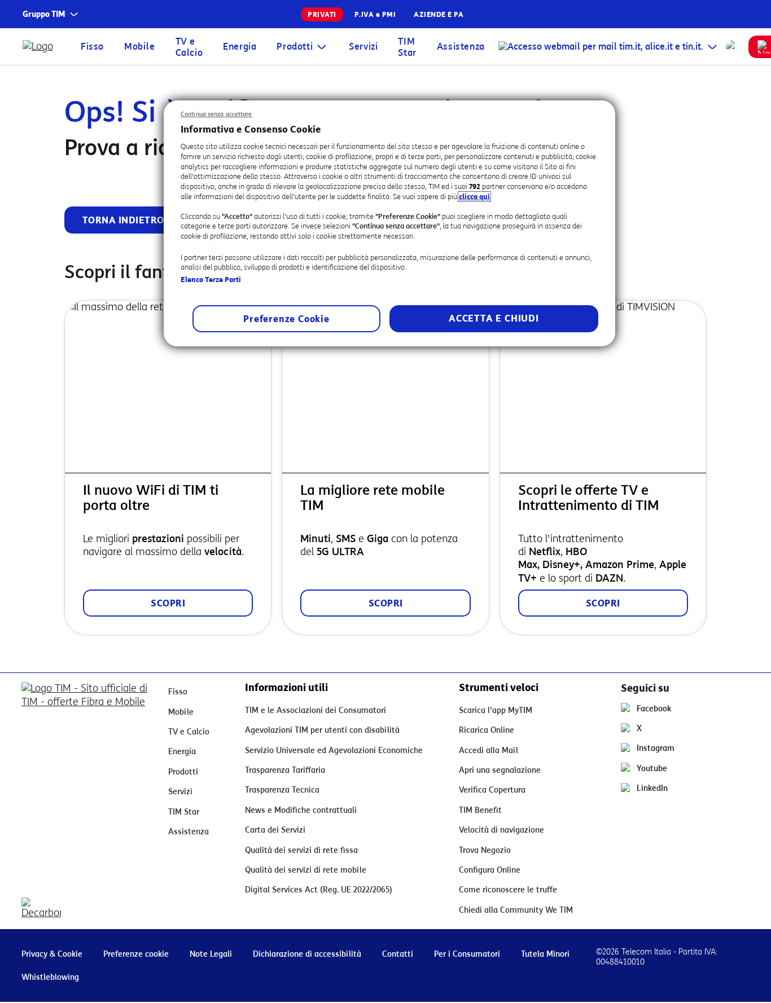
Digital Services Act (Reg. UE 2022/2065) (318, 890)
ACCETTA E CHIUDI (494, 318)
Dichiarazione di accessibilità (307, 954)
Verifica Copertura (492, 790)
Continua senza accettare (216, 114)
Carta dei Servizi (275, 830)
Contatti (397, 954)
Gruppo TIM (44, 14)
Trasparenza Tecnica (282, 790)
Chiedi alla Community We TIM (516, 910)
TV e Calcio (189, 47)
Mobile (139, 46)
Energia (239, 46)
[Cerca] (732, 47)
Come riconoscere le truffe (508, 890)
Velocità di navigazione (501, 830)
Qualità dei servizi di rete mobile (305, 870)
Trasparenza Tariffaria (285, 770)
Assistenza (461, 46)
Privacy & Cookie (51, 954)
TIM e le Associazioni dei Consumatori (315, 710)
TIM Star (407, 47)
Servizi (363, 46)
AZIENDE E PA (438, 14)
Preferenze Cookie (286, 319)
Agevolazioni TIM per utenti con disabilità (322, 730)
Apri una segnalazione (500, 770)
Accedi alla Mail (488, 750)
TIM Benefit (480, 810)
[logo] (40, 46)
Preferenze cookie (136, 954)
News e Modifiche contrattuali (301, 810)
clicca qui (474, 196)
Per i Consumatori (467, 954)
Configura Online (489, 870)
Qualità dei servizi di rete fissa (301, 850)
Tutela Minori (545, 954)
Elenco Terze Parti (211, 279)
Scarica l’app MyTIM (495, 710)
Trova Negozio (485, 850)
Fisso (92, 46)
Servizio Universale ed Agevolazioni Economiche (334, 750)
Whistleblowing (50, 977)
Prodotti (295, 46)
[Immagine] (85, 699)
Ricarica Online (486, 730)
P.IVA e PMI (375, 14)
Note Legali (211, 954)
